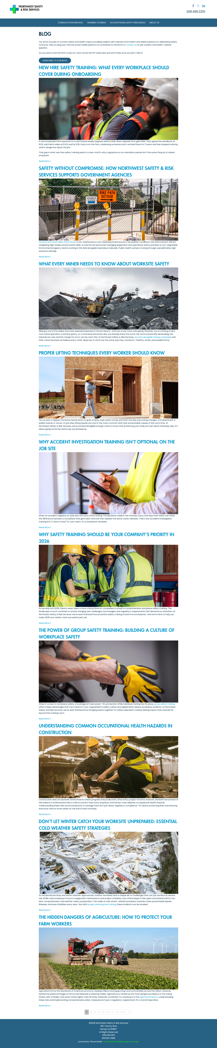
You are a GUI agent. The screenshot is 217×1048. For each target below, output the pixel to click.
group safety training (164, 704)
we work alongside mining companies (152, 337)
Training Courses (96, 22)
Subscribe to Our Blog (55, 60)
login (136, 1041)
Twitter (198, 5)
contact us (131, 44)
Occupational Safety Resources (127, 22)
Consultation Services (70, 22)
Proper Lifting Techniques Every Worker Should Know (102, 353)
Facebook (193, 5)
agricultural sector (149, 997)
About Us (154, 22)
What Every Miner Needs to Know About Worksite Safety (104, 264)
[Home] (26, 9)
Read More (44, 161)
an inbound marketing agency (118, 1041)
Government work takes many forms (57, 242)
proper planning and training (102, 904)
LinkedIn (203, 5)
